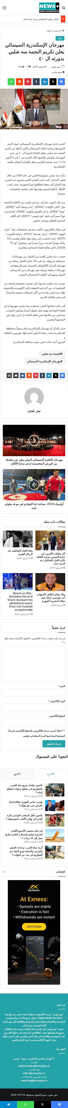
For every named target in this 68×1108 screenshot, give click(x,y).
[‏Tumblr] (42, 375)
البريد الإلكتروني (56, 701)
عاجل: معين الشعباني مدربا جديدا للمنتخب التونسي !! (33, 19)
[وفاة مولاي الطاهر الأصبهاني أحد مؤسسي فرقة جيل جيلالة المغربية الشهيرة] (50, 582)
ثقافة (49, 30)
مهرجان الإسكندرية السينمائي (44, 361)
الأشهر (17, 774)
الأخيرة (51, 774)
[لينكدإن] (49, 375)
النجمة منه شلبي (51, 353)
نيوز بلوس (55, 66)
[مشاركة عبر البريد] (15, 375)
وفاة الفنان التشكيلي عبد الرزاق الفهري (20, 552)
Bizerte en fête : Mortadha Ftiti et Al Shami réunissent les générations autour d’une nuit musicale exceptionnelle (20, 601)
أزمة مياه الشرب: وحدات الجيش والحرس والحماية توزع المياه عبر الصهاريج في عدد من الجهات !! (26, 851)
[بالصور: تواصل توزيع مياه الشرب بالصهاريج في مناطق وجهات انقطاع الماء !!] (54, 789)
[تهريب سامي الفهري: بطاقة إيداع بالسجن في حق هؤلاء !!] (54, 805)
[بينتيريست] (35, 375)
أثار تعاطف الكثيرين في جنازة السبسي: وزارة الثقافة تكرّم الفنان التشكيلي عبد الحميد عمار (51, 558)
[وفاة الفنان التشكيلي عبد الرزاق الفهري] (18, 539)
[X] (55, 375)
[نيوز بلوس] (49, 7)
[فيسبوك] (62, 375)
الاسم (61, 686)
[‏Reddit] (29, 375)
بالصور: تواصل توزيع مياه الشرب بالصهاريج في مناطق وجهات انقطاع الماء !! (25, 789)
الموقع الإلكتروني (57, 715)
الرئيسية (58, 30)
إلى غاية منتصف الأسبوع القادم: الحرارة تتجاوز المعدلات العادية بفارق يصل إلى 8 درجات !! (24, 834)
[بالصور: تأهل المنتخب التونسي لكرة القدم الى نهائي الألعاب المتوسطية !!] (54, 820)
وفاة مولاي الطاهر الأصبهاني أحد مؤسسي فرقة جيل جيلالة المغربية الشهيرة (51, 598)
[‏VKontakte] (22, 375)
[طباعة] (9, 375)
